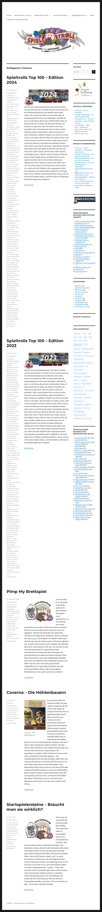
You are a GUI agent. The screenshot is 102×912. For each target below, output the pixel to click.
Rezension (10, 703)
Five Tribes (14, 196)
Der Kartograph (12, 150)
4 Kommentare (12, 577)
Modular (76, 383)
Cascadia (9, 141)
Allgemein (78, 286)
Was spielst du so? (80, 307)
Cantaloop (14, 392)
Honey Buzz (10, 472)
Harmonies (10, 210)
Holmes (9, 628)
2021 (85, 337)
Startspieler (10, 843)
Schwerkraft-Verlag (80, 394)
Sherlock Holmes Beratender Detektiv (13, 267)
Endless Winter (11, 183)
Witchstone (10, 572)
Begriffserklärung (80, 288)
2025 (85, 340)
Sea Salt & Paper (12, 532)
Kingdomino (11, 221)
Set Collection (78, 397)
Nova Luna (15, 235)
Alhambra (10, 104)
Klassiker (78, 294)
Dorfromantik (79, 452)
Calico (9, 392)
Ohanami (10, 505)
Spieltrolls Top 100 (41, 15)
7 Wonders (10, 95)
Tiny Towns (13, 559)
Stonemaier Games (13, 638)
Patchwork (10, 246)
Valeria (13, 302)
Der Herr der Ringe (13, 405)
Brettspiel (13, 706)
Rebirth (77, 255)
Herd (76, 248)
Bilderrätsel (78, 290)
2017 (84, 333)
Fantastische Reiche (81, 509)
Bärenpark (14, 382)
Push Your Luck (79, 387)
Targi (8, 283)
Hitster (13, 469)
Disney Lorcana (12, 166)
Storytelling (77, 408)
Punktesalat (10, 254)
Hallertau (10, 208)
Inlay (13, 628)
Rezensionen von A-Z (22, 15)
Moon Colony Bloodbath (83, 227)
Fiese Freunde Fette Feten (11, 194)
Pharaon (9, 835)
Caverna (15, 141)
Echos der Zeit (79, 246)
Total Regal (13, 296)
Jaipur (9, 219)
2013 (8, 706)
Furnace (9, 204)
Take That (86, 408)
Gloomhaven (11, 626)
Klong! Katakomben (81, 480)
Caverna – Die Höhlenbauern (36, 692)
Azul (12, 125)
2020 (80, 337)
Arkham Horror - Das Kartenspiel (80, 344)
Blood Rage (10, 609)
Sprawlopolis (11, 545)
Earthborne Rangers (81, 267)
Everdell (13, 185)
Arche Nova (14, 371)
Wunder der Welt (12, 311)
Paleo (8, 242)
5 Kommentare (11, 641)
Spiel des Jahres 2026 (81, 133)
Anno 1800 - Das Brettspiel (12, 108)
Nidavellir (15, 501)
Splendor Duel (11, 543)
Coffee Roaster (79, 152)
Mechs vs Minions (12, 833)
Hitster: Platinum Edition (83, 225)
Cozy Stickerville (80, 271)
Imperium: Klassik (12, 474)
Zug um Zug (87, 418)
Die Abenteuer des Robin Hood (85, 455)
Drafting (89, 363)
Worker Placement (80, 415)
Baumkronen (11, 127)
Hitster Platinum (80, 515)
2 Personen (77, 333)
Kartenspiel (77, 376)
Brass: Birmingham (81, 467)
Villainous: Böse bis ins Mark (84, 482)
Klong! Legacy (11, 225)
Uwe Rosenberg (79, 411)
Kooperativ (86, 376)
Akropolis (10, 102)
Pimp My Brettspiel (26, 591)
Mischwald (10, 231)
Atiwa (8, 125)
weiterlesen (28, 185)
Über (92, 15)
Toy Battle (78, 250)
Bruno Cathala (78, 356)
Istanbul (14, 217)
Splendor (10, 279)
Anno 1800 (78, 492)
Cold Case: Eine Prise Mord (83, 253)
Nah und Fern (79, 488)
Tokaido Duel (11, 561)
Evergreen (10, 187)
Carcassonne (14, 139)
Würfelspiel (77, 418)
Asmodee (77, 349)
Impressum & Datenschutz (17, 19)
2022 (90, 337)
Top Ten (77, 269)
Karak (77, 448)
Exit (15, 440)
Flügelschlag (11, 198)
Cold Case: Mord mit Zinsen (84, 221)
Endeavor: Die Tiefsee (82, 257)
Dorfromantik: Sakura (82, 244)
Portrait (77, 296)
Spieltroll (16, 275)
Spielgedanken (12, 93)
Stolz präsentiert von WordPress (24, 903)
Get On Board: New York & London (12, 459)
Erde (8, 185)
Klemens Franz (11, 712)
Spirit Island (10, 277)
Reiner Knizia (89, 390)
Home (9, 15)
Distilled (9, 169)
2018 (89, 333)
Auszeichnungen (60, 15)
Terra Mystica (14, 283)
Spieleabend (78, 300)
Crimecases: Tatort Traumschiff (85, 263)
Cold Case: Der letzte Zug (83, 234)
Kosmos (76, 380)
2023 (75, 340)
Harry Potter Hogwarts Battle (12, 212)
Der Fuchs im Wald (81, 450)
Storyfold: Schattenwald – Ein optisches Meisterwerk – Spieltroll (84, 156)
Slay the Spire (79, 461)
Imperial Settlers (12, 831)
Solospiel (88, 397)
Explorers (10, 442)
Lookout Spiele (11, 714)
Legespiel (84, 380)
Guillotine (16, 204)
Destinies (10, 409)
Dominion (16, 169)
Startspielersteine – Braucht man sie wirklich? (35, 807)
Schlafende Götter (12, 530)
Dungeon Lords (12, 829)
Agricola (9, 823)
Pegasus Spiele (86, 383)
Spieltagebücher (78, 15)
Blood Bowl (14, 388)
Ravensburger (78, 390)
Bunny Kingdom (12, 390)
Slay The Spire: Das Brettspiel (13, 273)
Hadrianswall (11, 206)
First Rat (13, 453)
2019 (75, 337)
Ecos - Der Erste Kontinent (13, 615)
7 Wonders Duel (12, 100)
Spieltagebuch (79, 404)
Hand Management (80, 373)
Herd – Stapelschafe (81, 127)
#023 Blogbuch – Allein (82, 125)
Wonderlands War (12, 308)
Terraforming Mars (12, 285)
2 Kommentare (11, 723)
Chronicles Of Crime (13, 148)
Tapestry (13, 281)
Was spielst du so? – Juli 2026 (84, 119)
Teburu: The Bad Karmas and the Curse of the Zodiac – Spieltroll (84, 183)
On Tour (77, 473)
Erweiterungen (79, 292)
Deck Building (78, 359)
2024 (80, 340)
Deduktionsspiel (79, 363)
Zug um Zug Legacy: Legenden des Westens (13, 319)
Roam (18, 528)
